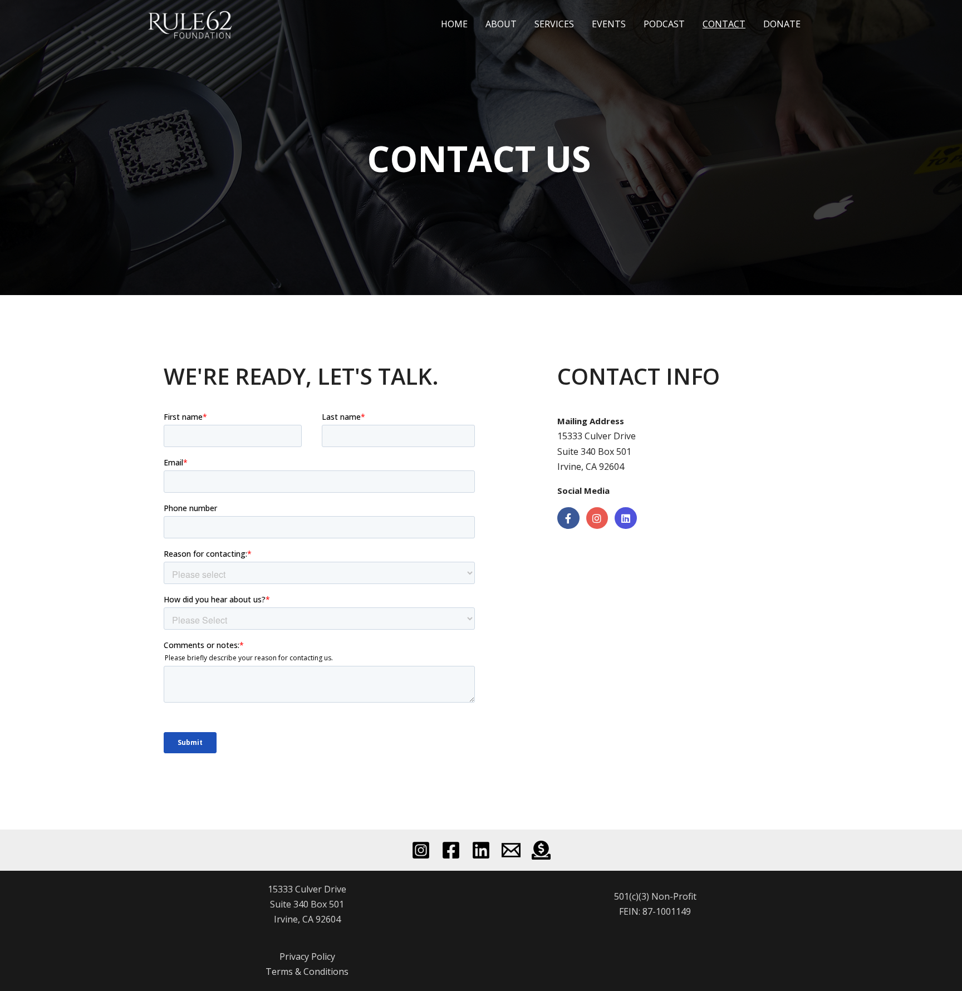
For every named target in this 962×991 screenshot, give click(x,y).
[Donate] (541, 850)
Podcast (664, 24)
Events (609, 24)
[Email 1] (511, 850)
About (501, 24)
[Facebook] (450, 850)
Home (454, 24)
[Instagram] (420, 850)
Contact (724, 24)
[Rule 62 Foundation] (192, 23)
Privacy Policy (307, 956)
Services (554, 24)
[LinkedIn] (481, 850)
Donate (782, 24)
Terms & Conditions (307, 971)
